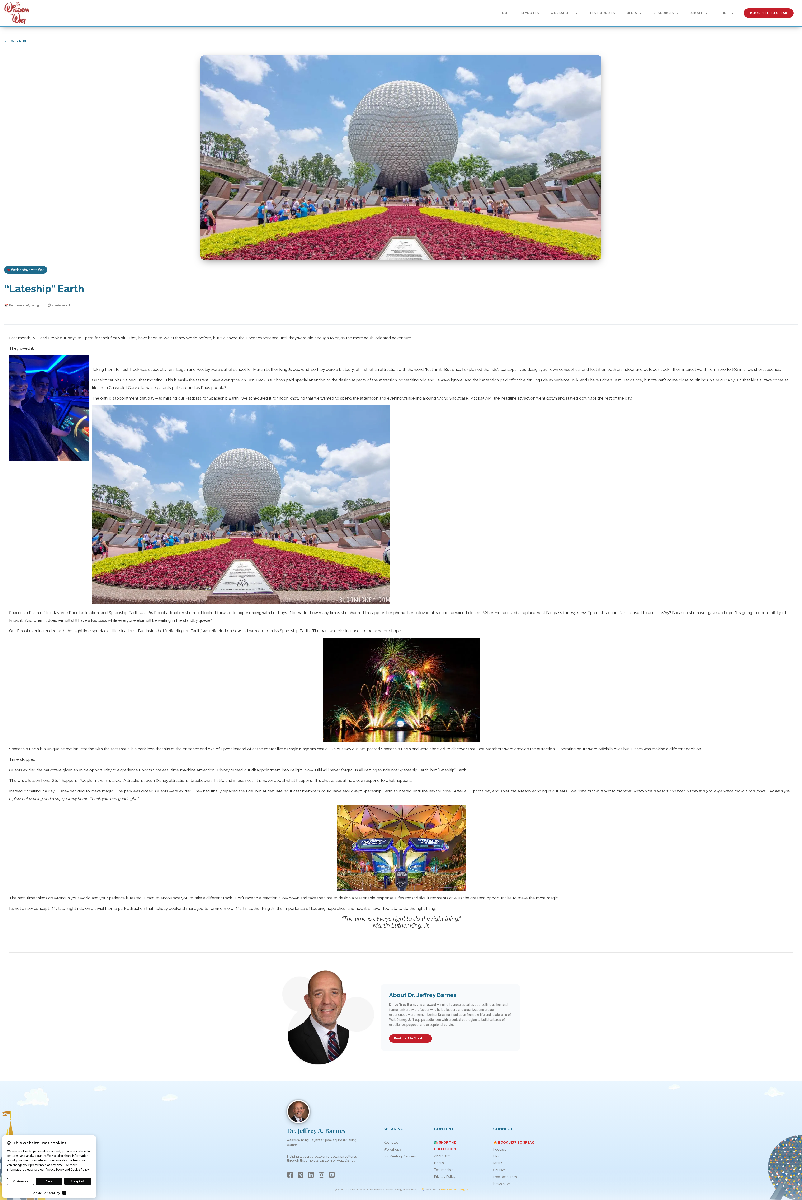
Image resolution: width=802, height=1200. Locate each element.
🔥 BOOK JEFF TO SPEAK (513, 1142)
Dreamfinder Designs (454, 1189)
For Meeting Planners (399, 1156)
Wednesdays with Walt (27, 270)
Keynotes (390, 1142)
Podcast (499, 1149)
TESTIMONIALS (602, 13)
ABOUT (696, 13)
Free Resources (505, 1177)
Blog (496, 1156)
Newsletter (501, 1184)
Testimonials (443, 1170)
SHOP (724, 13)
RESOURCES (663, 13)
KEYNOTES (530, 13)
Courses (499, 1170)
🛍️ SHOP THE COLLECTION (445, 1146)
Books (439, 1163)
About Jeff (442, 1156)
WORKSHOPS (561, 13)
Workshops (392, 1149)
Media (498, 1163)
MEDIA (631, 13)
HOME (504, 13)
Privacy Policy (445, 1177)
